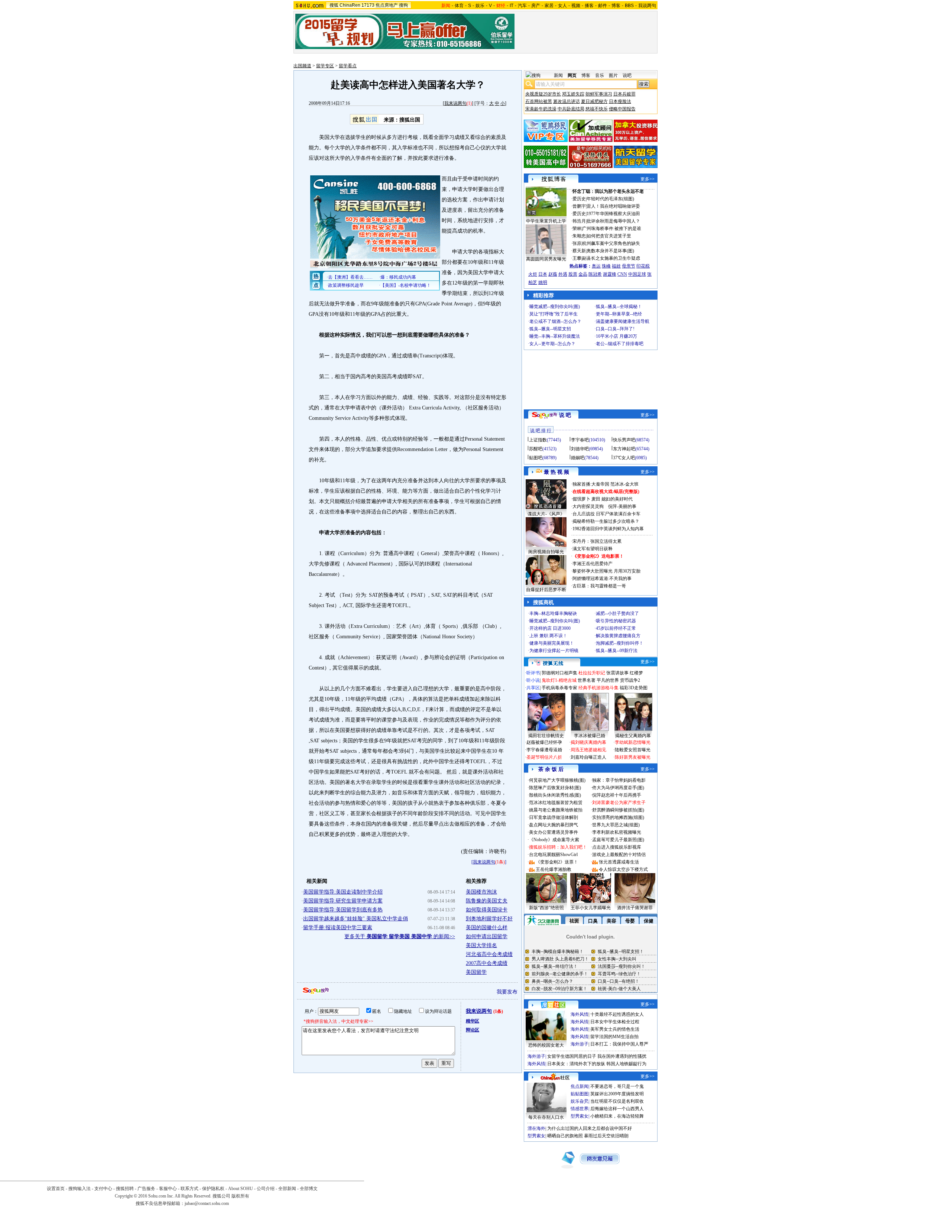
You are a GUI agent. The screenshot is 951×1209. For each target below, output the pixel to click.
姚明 (542, 282)
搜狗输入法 (79, 1188)
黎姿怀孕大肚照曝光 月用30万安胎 (606, 571)
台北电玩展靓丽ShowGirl (553, 854)
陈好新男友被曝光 (632, 757)
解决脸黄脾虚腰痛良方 (618, 635)
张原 (576, 243)
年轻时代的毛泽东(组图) (610, 198)
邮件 (602, 5)
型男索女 (579, 1116)
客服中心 (168, 1188)
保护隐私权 (213, 1188)
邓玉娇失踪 (573, 94)
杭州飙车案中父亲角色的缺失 (611, 243)
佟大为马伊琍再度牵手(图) (618, 787)
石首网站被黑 (538, 101)
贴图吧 (535, 457)
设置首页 (56, 1188)
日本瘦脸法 (620, 101)
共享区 (533, 687)
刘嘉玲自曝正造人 (588, 757)
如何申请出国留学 (486, 936)
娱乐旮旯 (579, 1101)
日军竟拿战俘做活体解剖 (553, 817)
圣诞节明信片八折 (544, 757)
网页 (572, 75)
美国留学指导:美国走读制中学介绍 (343, 892)
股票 (572, 274)
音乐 (599, 75)
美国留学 (476, 972)
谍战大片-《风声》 (546, 513)
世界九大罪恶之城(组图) (616, 824)
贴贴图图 (579, 1093)
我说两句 (647, 5)
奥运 (596, 266)
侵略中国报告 (622, 108)
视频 (575, 5)
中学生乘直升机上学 (546, 221)
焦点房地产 (387, 5)
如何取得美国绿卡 (486, 910)
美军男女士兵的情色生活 (614, 1029)
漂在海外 (536, 1128)
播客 (589, 5)
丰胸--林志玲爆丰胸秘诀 (553, 613)
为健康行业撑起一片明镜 (553, 650)
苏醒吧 (535, 448)
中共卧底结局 (571, 108)
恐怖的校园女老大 (546, 1045)
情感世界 (579, 1108)
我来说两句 (455, 103)
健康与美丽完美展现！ (551, 643)
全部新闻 (287, 1188)
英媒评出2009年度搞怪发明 (617, 1093)
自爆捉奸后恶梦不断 (546, 589)
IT (511, 5)
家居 (549, 5)
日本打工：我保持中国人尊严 (619, 1044)
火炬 (532, 274)
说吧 (627, 75)
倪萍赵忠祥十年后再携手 (616, 795)
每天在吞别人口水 (546, 1117)
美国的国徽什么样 (486, 927)
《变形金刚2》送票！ (557, 862)
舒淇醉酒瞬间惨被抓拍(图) (618, 810)
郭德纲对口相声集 (559, 672)
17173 (367, 5)
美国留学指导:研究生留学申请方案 (343, 901)
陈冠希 (595, 274)
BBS (629, 5)
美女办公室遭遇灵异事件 (553, 832)
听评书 (533, 672)
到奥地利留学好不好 (489, 918)
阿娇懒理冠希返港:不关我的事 (602, 578)
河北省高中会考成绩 (489, 954)
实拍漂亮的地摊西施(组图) (618, 817)
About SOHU (240, 1188)
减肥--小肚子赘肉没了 (617, 613)
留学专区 (325, 65)
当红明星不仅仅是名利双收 (617, 1101)
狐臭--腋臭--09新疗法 (616, 650)
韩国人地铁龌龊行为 (626, 1063)
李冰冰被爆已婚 (589, 735)
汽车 (522, 5)
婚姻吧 (577, 457)
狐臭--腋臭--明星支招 (550, 328)
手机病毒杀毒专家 (559, 687)
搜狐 (334, 5)
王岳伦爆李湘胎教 (553, 869)
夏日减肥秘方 (594, 101)
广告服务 (146, 1188)
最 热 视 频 (556, 472)
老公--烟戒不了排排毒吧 (619, 343)
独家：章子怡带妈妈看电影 (619, 780)
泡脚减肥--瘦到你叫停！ (619, 643)
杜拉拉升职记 (591, 672)
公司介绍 (266, 1188)
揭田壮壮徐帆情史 (546, 735)
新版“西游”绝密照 (546, 907)
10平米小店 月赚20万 (616, 336)
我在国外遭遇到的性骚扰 (621, 1056)
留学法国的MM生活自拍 (614, 1036)
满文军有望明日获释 (592, 548)
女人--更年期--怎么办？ (552, 343)
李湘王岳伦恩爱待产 (592, 563)
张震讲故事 (617, 672)
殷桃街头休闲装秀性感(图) (555, 795)
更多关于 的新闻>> (399, 936)
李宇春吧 (580, 440)
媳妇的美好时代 (617, 499)
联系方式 (189, 1188)
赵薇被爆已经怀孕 (544, 742)
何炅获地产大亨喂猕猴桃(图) (557, 780)
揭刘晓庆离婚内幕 (588, 742)
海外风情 (579, 1014)
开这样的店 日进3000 (550, 628)
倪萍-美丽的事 (622, 506)
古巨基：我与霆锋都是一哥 (599, 586)
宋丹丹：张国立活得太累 (596, 541)
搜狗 (403, 5)
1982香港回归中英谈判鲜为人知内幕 (608, 528)
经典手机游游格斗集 (598, 687)
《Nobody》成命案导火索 (554, 839)
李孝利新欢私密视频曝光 (616, 832)
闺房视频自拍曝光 (546, 551)
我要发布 (507, 992)
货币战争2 (630, 680)
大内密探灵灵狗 (588, 506)
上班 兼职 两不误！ (548, 635)
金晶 (582, 274)
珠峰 (606, 266)
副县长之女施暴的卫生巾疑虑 (611, 258)
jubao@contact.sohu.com (207, 1203)
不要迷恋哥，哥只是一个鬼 (617, 1086)
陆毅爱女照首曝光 (632, 749)
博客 (615, 5)
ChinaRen (350, 5)
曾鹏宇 (579, 206)
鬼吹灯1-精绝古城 (559, 680)
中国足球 (637, 274)
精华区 (472, 1021)
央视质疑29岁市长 (543, 94)
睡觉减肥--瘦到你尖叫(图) (554, 306)
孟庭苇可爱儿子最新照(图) (618, 839)
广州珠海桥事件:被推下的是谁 (611, 228)
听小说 (533, 680)
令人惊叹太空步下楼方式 (623, 869)
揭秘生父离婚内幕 (633, 735)
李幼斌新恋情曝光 (632, 742)
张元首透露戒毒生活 (619, 862)
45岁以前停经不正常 (616, 628)
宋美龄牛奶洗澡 (540, 108)
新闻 (558, 75)
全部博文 (309, 1188)
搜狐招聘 (125, 1188)
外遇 (562, 274)
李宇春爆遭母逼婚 (544, 749)
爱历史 (579, 198)
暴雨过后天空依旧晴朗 (606, 1135)
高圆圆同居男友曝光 (546, 259)
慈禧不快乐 (596, 108)
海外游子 (579, 1044)
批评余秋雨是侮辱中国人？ (613, 221)
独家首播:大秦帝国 (590, 484)
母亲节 (628, 266)
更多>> (647, 179)
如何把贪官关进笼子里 (609, 236)
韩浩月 (579, 221)
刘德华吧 (580, 448)
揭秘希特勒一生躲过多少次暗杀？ (605, 521)
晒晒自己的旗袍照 (565, 1135)
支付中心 (103, 1188)
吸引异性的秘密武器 (616, 620)
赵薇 (552, 274)
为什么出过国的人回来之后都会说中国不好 (589, 1128)
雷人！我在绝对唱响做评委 (613, 206)
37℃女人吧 (624, 457)
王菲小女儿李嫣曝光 (591, 907)
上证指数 (538, 440)
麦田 (595, 499)
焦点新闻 (579, 1086)
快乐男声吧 (624, 440)
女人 (562, 5)
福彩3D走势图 (633, 687)
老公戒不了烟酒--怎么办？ (555, 321)
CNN (622, 274)
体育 (459, 5)
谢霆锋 (609, 274)
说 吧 (565, 415)
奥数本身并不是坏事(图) (610, 250)
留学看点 (348, 65)
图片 (613, 75)
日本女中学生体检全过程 (614, 1021)
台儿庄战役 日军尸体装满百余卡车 (606, 513)
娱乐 (480, 5)
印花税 (643, 266)
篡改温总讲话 (566, 101)
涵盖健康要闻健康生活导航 (622, 321)
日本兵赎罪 (624, 94)
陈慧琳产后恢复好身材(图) (555, 787)
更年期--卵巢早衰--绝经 (619, 314)
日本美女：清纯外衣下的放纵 (576, 1063)
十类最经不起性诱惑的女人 (617, 1014)
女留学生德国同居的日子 (571, 1056)
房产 (535, 5)
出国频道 (302, 65)
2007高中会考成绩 (486, 963)
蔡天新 (579, 250)
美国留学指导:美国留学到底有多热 (343, 910)
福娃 (616, 266)
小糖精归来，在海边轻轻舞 (617, 1116)
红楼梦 (636, 672)
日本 (542, 274)
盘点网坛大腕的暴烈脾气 (553, 824)
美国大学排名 (481, 945)
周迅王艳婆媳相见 (588, 749)
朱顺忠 (579, 236)
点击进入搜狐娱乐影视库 (616, 847)
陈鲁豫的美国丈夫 (486, 901)
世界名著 (586, 680)
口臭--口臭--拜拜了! (615, 328)
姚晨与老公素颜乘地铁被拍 (555, 810)
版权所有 (240, 1196)
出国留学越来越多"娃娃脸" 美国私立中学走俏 (355, 918)
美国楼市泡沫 (481, 892)
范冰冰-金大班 (624, 484)
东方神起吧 (624, 448)
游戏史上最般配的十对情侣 (619, 854)
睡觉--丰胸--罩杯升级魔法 (554, 336)
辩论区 (472, 1030)
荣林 (576, 228)
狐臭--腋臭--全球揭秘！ (619, 306)
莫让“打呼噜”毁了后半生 (553, 314)
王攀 (576, 258)
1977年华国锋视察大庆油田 (613, 213)
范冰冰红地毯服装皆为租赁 (555, 802)
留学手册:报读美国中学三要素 (337, 927)
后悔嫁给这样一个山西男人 (617, 1108)
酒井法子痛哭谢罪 (635, 907)
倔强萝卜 (581, 499)
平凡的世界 (608, 680)
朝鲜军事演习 (598, 94)
